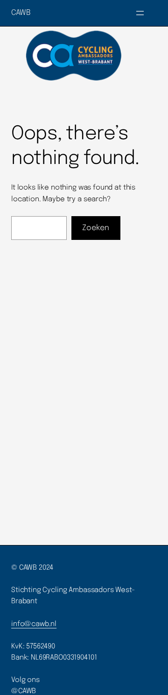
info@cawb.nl (33, 624)
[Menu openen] (140, 13)
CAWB (21, 13)
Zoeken (95, 228)
